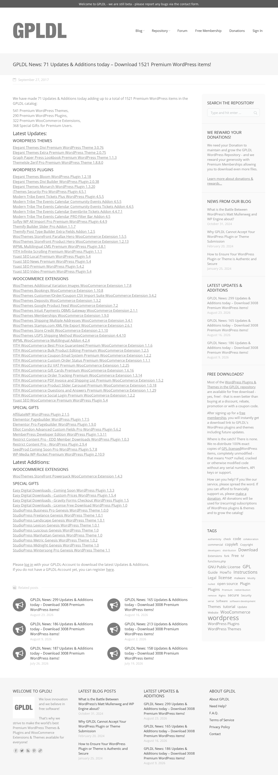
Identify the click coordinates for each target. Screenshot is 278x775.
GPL (247, 566)
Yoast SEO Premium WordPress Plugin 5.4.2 (48, 266)
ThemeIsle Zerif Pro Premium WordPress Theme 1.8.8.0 (58, 162)
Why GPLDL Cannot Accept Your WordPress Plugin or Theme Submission (231, 236)
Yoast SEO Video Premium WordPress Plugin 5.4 (52, 271)
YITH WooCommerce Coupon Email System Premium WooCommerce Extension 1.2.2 (82, 355)
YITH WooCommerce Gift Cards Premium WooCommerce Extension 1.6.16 (73, 370)
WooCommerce (235, 612)
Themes (214, 606)
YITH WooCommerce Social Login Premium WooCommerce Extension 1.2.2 (74, 395)
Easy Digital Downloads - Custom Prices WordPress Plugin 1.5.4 (64, 495)
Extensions (215, 556)
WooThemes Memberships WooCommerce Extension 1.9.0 (61, 315)
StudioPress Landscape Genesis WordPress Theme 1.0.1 (59, 520)
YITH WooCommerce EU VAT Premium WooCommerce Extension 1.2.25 (71, 365)
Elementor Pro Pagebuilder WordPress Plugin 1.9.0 (54, 424)
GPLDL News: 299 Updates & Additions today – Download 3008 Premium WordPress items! (61, 604)
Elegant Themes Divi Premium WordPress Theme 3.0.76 (58, 147)
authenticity (214, 539)
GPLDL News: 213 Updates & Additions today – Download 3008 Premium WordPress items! (156, 629)
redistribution (242, 589)
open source (227, 583)
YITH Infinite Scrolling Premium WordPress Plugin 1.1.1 (57, 251)
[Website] (40, 750)
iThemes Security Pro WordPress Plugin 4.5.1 (49, 191)
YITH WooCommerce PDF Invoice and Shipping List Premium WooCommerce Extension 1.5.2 (88, 380)
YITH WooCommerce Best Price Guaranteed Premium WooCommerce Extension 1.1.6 (82, 345)
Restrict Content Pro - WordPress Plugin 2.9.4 (50, 444)
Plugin (245, 583)
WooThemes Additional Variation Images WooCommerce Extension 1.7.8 (72, 285)
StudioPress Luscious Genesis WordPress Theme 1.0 (56, 530)
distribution (229, 550)
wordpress (223, 617)
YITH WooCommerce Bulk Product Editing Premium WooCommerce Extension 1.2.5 (81, 350)
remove (212, 595)
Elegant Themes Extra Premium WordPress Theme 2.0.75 (59, 152)
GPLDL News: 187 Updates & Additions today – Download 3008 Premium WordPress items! (61, 653)
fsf (242, 556)
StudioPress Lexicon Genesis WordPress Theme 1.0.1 (56, 525)
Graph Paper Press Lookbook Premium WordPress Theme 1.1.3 (65, 157)
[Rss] (28, 750)
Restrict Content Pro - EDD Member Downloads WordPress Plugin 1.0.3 (71, 439)
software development (242, 601)
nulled (211, 584)
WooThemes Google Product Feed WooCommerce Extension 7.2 (65, 305)
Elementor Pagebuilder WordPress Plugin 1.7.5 (51, 419)
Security (246, 595)
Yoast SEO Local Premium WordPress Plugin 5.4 (52, 256)
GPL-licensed (231, 448)
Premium (227, 589)
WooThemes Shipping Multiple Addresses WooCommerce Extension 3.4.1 (73, 320)
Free (235, 555)
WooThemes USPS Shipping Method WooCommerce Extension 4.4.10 (69, 335)
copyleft (231, 544)
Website (213, 612)
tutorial (229, 606)
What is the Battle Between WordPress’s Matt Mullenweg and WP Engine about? (232, 214)
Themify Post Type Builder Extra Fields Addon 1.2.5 (54, 231)
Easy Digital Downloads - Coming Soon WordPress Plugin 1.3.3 (63, 490)
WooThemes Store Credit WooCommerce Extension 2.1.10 (60, 330)
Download (248, 549)
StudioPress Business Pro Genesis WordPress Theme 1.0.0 (60, 510)
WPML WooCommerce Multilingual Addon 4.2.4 (51, 340)
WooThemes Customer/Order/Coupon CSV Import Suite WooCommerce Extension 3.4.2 (84, 295)
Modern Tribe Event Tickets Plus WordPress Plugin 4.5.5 (58, 196)
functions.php (217, 561)
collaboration (250, 539)
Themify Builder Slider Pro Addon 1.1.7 (44, 226)
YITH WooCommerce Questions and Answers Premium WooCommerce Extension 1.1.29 (84, 390)
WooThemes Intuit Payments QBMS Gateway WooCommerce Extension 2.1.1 (75, 310)
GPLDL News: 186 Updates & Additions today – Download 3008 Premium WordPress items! (61, 629)
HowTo (225, 572)
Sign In (258, 30)
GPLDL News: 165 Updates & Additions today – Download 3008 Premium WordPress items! (156, 604)
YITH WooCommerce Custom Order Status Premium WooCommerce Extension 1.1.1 (81, 360)
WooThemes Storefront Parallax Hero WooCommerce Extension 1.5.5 (69, 236)
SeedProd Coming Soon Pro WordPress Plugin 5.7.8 (55, 449)
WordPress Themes (224, 628)
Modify (251, 578)
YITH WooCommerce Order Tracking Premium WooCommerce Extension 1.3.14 (77, 375)
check (227, 539)
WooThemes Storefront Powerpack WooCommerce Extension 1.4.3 (67, 476)
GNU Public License (224, 566)
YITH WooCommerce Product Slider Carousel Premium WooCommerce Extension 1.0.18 (84, 385)
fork (226, 556)
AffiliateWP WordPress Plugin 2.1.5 (41, 414)
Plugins (214, 589)
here (110, 569)
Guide (213, 572)
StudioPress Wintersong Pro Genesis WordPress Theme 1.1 (61, 550)
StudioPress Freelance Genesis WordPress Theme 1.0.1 (58, 515)
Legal (212, 577)
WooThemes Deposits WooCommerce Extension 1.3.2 (57, 300)
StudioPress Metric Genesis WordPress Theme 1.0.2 (55, 540)
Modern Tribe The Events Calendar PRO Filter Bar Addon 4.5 (61, 216)
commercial (215, 545)
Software (222, 601)
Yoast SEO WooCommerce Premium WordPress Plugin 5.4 (60, 400)
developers (214, 550)
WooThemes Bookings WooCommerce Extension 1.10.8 (58, 290)
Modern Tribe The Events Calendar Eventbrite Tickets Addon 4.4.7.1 (67, 211)
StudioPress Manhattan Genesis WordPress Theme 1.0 (57, 535)
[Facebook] (15, 750)
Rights (222, 595)
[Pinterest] (34, 750)
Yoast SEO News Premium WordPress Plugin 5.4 (52, 261)
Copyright (246, 545)
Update (242, 607)
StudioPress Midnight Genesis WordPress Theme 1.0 (56, 545)
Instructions (245, 572)
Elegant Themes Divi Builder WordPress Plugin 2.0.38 (56, 181)
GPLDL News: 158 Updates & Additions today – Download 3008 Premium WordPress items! (156, 653)
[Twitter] (22, 750)
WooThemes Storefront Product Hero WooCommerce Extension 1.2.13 (71, 241)
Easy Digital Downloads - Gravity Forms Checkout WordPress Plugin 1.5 (71, 500)
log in (28, 564)
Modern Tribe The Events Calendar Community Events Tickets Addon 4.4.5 (73, 206)
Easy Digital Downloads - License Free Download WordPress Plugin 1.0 (70, 505)
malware (239, 578)
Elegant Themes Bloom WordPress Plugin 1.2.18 (52, 176)
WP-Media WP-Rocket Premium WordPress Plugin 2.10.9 (58, 454)
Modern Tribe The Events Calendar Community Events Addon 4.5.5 (67, 201)
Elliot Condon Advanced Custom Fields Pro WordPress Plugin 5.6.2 (67, 429)
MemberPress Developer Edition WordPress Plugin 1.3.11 (60, 434)
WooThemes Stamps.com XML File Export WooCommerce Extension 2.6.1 (72, 325)
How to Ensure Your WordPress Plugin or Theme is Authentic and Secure (231, 259)
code (237, 538)
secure (233, 595)
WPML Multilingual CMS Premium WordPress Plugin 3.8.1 (59, 246)
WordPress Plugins (223, 623)
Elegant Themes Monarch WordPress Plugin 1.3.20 (54, 186)
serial (211, 601)
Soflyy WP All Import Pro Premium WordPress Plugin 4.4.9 (60, 221)
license (225, 577)
